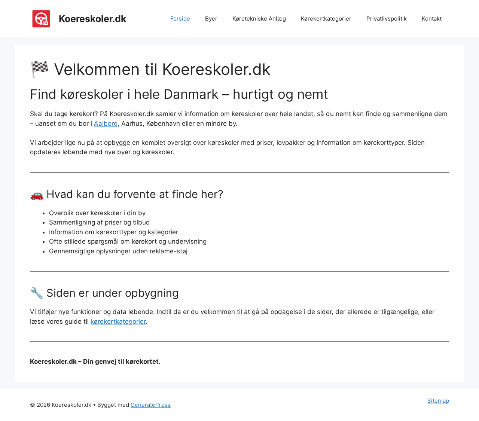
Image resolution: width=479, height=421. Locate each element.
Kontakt (432, 18)
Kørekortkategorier (326, 18)
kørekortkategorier (118, 321)
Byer (211, 18)
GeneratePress (151, 404)
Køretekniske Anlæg (259, 18)
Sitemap (438, 400)
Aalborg (106, 123)
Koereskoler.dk (92, 18)
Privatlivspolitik (386, 18)
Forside (180, 18)
